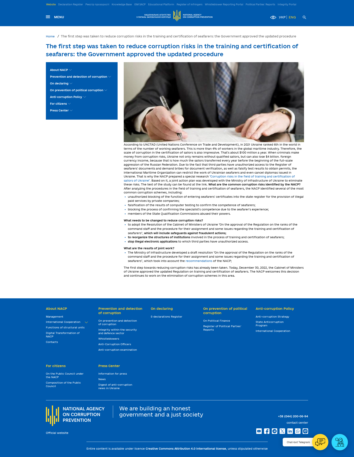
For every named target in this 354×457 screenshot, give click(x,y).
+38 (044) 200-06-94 (293, 416)
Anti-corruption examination (118, 349)
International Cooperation (63, 321)
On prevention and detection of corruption (117, 322)
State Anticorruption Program (270, 323)
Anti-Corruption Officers (115, 344)
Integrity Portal (287, 4)
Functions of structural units (65, 327)
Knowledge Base (122, 4)
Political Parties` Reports (260, 4)
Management (55, 316)
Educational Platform (161, 4)
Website (51, 4)
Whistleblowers (109, 338)
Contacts (52, 341)
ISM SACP (140, 4)
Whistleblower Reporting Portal (224, 4)
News (102, 379)
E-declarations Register (167, 316)
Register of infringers (189, 4)
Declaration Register (70, 4)
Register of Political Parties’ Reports (222, 328)
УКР (282, 17)
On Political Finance (217, 320)
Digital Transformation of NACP (62, 334)
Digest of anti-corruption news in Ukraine (115, 386)
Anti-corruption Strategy (273, 316)
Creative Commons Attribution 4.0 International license (186, 448)
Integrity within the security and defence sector (117, 331)
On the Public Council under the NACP (65, 375)
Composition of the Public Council (63, 384)
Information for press (113, 373)
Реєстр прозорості (97, 4)
